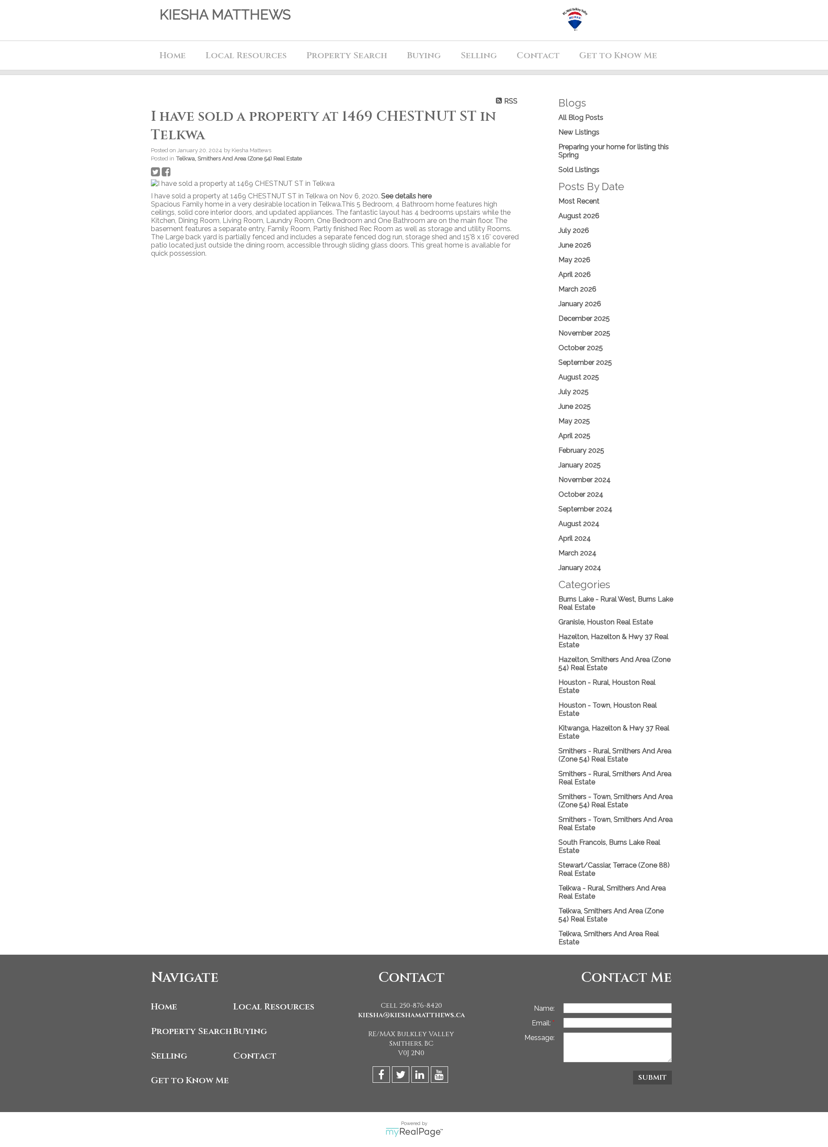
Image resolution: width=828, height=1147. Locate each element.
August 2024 (578, 524)
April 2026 (574, 274)
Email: (542, 1023)
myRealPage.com (414, 1132)
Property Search (190, 1031)
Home (173, 55)
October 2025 (580, 348)
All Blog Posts (580, 117)
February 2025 (581, 450)
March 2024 (577, 553)
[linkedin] (421, 1076)
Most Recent (578, 201)
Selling (169, 1056)
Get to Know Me (190, 1080)
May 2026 (574, 260)
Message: (539, 1038)
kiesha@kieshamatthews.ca (411, 1015)
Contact (538, 55)
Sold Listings (578, 170)
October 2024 (580, 494)
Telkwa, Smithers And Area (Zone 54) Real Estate (239, 158)
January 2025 (579, 465)
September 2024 (585, 509)
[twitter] (401, 1076)
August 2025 (578, 377)
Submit (652, 1077)
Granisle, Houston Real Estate (605, 622)
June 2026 (574, 245)
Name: (544, 1008)
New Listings (578, 132)
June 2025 (574, 406)
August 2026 (578, 216)
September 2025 (585, 362)
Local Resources (272, 1006)
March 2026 (577, 289)
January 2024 (579, 568)
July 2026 (573, 230)
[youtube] (440, 1076)
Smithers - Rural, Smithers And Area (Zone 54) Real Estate (614, 755)
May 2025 (574, 421)
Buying (250, 1031)
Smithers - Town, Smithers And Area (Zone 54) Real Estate (615, 801)
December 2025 (584, 318)
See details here (406, 196)
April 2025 (574, 436)
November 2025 (584, 333)
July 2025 (573, 392)
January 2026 (579, 304)
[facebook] (382, 1076)
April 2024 (574, 538)
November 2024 (584, 480)
